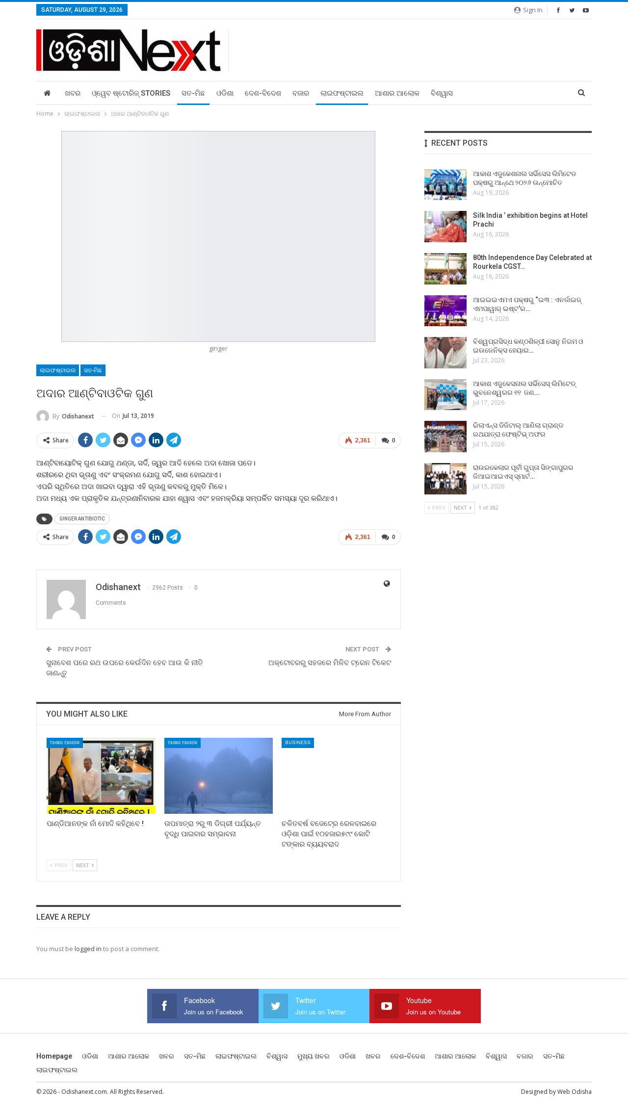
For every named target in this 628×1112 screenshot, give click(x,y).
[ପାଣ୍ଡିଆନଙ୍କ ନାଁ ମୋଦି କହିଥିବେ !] (101, 776)
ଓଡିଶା (225, 93)
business (298, 742)
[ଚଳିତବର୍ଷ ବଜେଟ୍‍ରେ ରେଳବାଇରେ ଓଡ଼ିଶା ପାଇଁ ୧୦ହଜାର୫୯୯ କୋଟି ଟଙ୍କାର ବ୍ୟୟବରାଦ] (336, 776)
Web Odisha (574, 1091)
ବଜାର (300, 93)
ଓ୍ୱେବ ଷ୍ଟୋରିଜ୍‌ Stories (131, 93)
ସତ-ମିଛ (193, 93)
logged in (88, 948)
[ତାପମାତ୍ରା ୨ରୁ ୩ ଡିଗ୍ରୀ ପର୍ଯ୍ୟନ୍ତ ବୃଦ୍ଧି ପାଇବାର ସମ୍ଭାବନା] (218, 776)
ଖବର (72, 93)
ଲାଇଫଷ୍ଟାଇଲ (342, 93)
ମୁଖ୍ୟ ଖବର (313, 1056)
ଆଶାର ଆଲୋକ (397, 93)
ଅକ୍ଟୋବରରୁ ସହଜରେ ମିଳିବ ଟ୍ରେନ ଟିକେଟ (329, 662)
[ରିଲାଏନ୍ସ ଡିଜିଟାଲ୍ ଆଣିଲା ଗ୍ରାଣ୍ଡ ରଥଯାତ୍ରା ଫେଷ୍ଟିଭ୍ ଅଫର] (445, 436)
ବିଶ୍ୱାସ (442, 93)
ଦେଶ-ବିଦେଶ (263, 93)
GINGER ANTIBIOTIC (82, 518)
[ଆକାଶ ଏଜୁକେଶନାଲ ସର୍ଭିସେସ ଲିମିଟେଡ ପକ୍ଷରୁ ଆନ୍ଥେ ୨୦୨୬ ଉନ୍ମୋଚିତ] (445, 185)
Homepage (54, 1056)
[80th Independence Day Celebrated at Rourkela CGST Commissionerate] (445, 268)
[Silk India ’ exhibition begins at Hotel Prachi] (445, 226)
